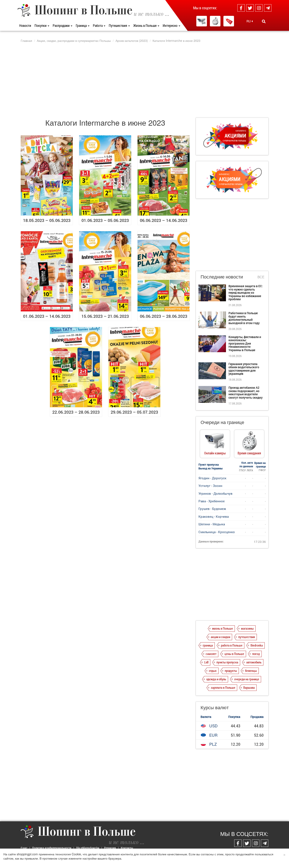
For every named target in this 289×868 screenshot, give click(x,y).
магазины (247, 628)
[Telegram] (267, 8)
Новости (25, 25)
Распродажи (61, 25)
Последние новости (222, 276)
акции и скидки (220, 637)
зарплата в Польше (223, 687)
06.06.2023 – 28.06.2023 (163, 316)
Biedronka (256, 645)
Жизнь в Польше (145, 25)
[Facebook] (241, 8)
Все (260, 277)
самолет (211, 654)
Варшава (249, 687)
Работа (98, 25)
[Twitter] (250, 8)
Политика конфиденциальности (51, 848)
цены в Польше (234, 654)
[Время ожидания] (215, 21)
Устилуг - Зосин (210, 486)
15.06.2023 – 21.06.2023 (105, 316)
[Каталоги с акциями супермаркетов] (228, 21)
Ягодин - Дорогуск (212, 478)
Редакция (110, 848)
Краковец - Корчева (213, 516)
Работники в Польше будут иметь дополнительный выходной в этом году (244, 318)
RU (249, 21)
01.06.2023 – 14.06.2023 (46, 316)
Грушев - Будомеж (212, 509)
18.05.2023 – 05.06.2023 (46, 220)
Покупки (40, 25)
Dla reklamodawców (87, 848)
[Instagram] (259, 8)
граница (208, 645)
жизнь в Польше (222, 628)
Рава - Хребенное (211, 501)
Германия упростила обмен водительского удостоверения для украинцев (243, 369)
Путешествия (118, 25)
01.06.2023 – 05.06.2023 (105, 220)
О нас (24, 848)
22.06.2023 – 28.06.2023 (76, 412)
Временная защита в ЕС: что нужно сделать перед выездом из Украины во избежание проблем (245, 292)
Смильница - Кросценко (216, 532)
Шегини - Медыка (211, 524)
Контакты (127, 848)
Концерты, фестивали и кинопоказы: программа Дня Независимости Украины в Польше (244, 343)
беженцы (251, 670)
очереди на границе (246, 679)
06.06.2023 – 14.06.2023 (163, 220)
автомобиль (253, 662)
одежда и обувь (216, 679)
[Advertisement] (144, 80)
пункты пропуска (227, 662)
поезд (256, 654)
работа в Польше (231, 645)
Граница (81, 25)
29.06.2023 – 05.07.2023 (134, 412)
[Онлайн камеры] (201, 21)
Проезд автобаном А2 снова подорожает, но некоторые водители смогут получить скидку (245, 392)
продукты (231, 670)
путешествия (246, 637)
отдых (213, 670)
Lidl (206, 662)
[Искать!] (264, 21)
